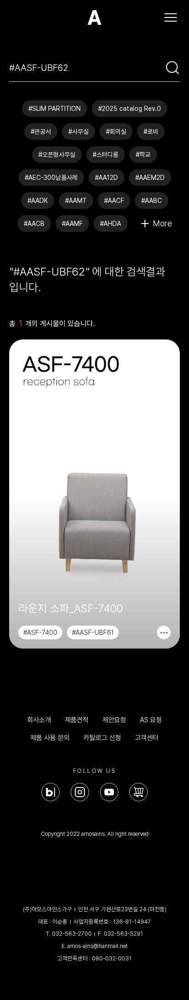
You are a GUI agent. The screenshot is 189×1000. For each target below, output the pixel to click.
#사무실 (78, 131)
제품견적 (77, 720)
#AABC (151, 200)
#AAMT (76, 200)
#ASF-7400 (40, 632)
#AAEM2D (150, 177)
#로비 (151, 131)
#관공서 (41, 131)
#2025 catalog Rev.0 (129, 108)
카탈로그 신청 (102, 738)
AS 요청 (151, 720)
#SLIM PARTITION (54, 108)
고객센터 (147, 738)
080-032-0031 (112, 958)
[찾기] (172, 67)
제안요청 (114, 720)
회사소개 (39, 720)
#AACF (114, 200)
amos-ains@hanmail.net (97, 946)
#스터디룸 (105, 154)
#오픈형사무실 (57, 154)
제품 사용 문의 (50, 738)
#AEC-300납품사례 (51, 177)
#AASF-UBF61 (93, 632)
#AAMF (72, 223)
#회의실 (116, 131)
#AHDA (110, 223)
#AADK (38, 200)
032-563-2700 (72, 933)
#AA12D (106, 177)
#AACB (34, 223)
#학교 (143, 154)
